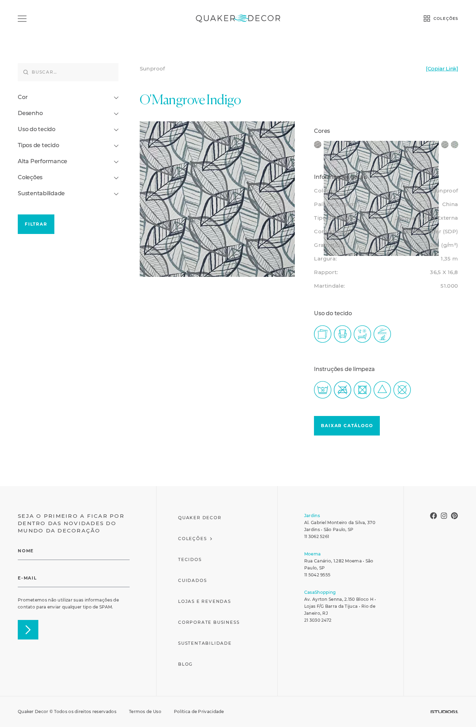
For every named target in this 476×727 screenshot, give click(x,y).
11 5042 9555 (317, 574)
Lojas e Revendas (204, 601)
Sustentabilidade (205, 643)
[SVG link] (444, 711)
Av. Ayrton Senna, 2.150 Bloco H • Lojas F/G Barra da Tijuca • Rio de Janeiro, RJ (340, 606)
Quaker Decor (200, 517)
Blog (185, 664)
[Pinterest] (454, 515)
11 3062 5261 (316, 536)
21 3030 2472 (318, 620)
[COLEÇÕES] (427, 18)
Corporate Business (208, 622)
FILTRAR (36, 224)
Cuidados (192, 580)
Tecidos (190, 559)
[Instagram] (443, 515)
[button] (347, 426)
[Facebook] (433, 515)
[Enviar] (28, 629)
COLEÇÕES (445, 18)
